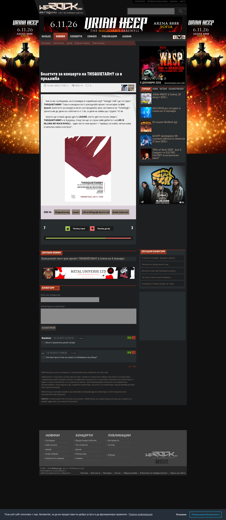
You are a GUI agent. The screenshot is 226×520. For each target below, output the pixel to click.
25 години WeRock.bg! (164, 122)
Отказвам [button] (181, 514)
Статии (111, 444)
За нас (118, 473)
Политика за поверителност (154, 473)
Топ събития (81, 444)
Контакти (95, 473)
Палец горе (79, 228)
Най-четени (58, 43)
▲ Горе (132, 366)
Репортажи (80, 453)
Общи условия (130, 473)
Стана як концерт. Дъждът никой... (159, 257)
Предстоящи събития (85, 440)
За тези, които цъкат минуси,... (157, 277)
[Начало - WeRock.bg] (60, 14)
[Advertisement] (87, 57)
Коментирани (176, 89)
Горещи (146, 89)
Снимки (92, 36)
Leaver (75, 212)
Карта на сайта (178, 473)
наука (174, 1)
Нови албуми (98, 43)
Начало (46, 36)
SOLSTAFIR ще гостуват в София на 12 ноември (166, 110)
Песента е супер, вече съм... (155, 264)
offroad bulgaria (157, 1)
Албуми (126, 36)
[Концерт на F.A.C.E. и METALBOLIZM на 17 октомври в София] (131, 88)
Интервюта (113, 440)
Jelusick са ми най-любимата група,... (159, 270)
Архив (69, 43)
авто (182, 1)
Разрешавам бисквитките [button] (206, 514)
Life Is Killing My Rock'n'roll (95, 212)
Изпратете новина (54, 458)
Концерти (76, 36)
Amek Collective (120, 212)
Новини (60, 36)
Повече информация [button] (141, 514)
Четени (163, 89)
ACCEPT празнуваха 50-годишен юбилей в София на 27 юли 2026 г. (168, 139)
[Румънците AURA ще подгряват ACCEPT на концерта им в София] (124, 88)
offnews (140, 1)
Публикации (109, 36)
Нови (155, 89)
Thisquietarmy (62, 212)
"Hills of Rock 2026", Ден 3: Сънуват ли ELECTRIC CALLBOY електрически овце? (167, 154)
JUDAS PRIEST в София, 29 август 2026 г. (166, 96)
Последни (46, 43)
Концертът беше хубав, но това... (158, 283)
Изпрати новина (82, 43)
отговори (80, 338)
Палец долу (103, 228)
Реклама (107, 473)
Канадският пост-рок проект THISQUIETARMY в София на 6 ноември (82, 258)
